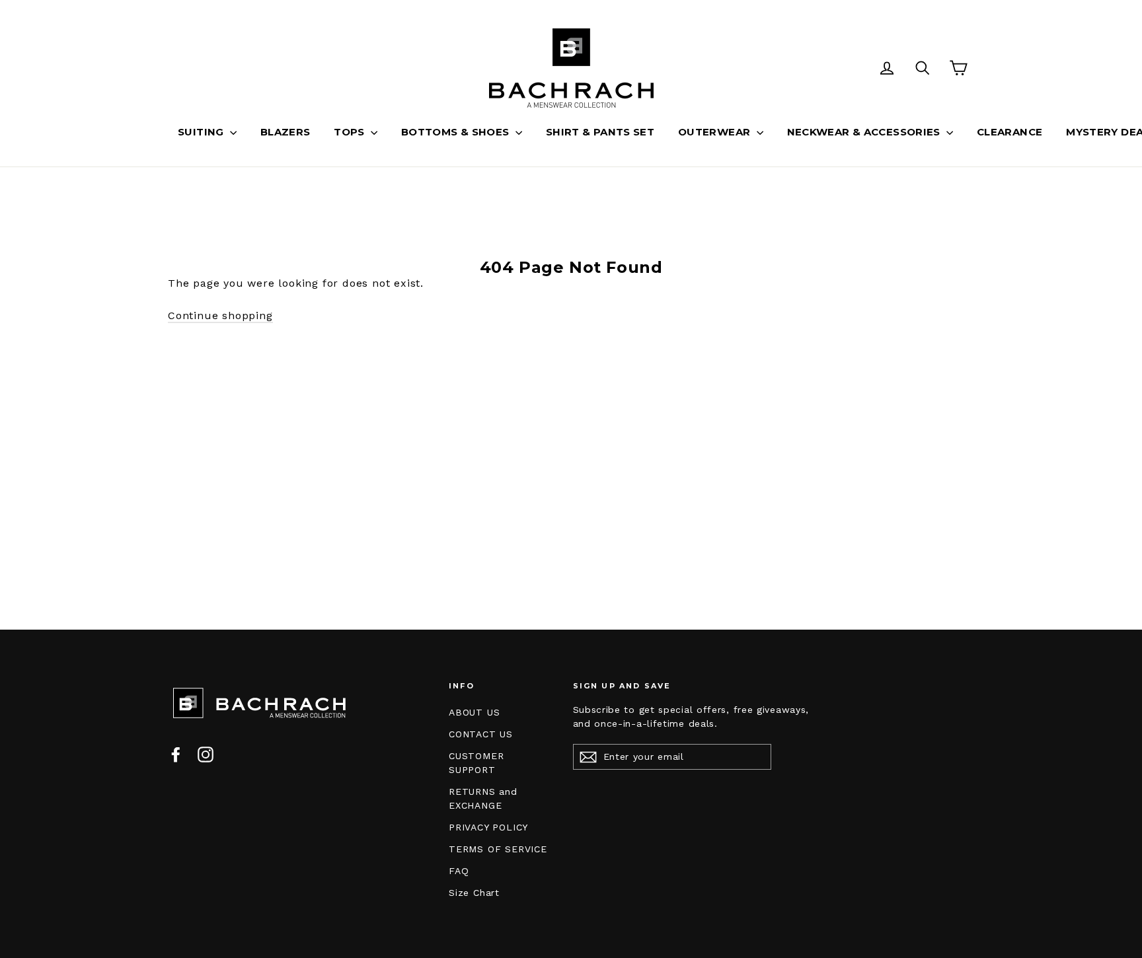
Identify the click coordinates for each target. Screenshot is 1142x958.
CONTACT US (481, 734)
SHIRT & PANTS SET (600, 132)
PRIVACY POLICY (488, 827)
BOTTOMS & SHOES (456, 132)
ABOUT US (474, 712)
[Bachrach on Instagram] (205, 754)
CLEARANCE (1009, 132)
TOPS (350, 132)
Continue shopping (220, 315)
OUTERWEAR (715, 132)
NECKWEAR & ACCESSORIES (865, 132)
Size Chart (474, 892)
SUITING (202, 132)
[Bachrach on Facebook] (176, 754)
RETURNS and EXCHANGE (483, 798)
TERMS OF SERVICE (498, 849)
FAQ (459, 871)
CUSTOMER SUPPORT (476, 763)
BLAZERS (285, 132)
